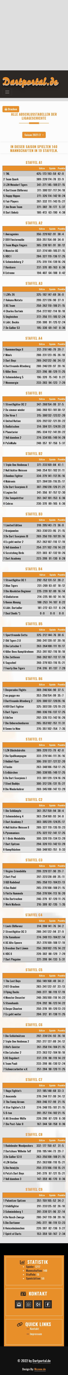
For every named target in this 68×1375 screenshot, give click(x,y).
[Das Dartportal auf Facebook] (48, 1304)
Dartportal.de (42, 1360)
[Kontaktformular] (19, 1304)
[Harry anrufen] (38, 1304)
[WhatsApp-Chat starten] (28, 1304)
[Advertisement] (34, 35)
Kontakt (34, 1329)
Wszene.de (40, 1369)
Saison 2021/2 (32, 135)
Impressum (36, 1334)
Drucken (12, 109)
